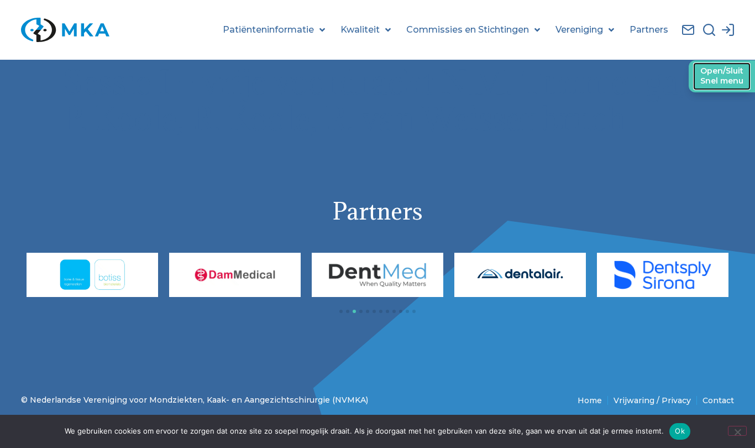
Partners (649, 29)
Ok (680, 430)
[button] (341, 311)
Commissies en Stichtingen (467, 29)
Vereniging (579, 29)
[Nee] (737, 431)
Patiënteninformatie (268, 29)
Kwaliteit (360, 29)
